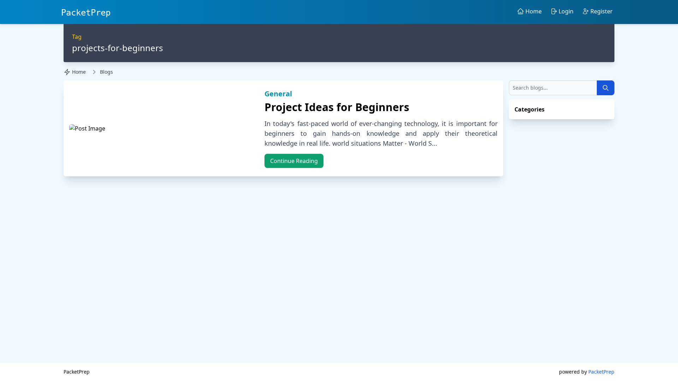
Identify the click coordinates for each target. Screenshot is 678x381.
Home (79, 71)
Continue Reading (294, 161)
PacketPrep (86, 13)
